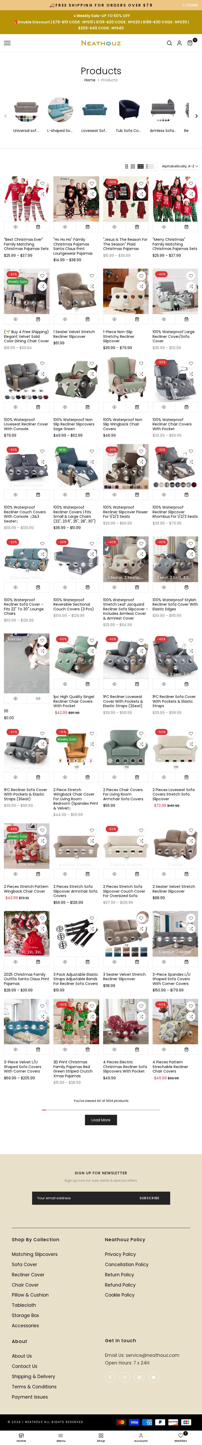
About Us (22, 1356)
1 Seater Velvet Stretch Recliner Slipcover (74, 334)
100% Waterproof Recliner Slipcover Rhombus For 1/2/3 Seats (175, 512)
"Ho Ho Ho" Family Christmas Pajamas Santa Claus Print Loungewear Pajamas (73, 246)
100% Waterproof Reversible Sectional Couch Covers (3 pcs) (73, 604)
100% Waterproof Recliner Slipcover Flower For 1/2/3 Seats (125, 512)
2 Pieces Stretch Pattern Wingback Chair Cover (26, 889)
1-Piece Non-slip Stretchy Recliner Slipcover (118, 336)
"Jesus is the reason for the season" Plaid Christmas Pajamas (125, 244)
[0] (190, 43)
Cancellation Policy (127, 1264)
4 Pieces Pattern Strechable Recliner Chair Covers (170, 1066)
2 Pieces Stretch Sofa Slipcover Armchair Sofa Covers (75, 891)
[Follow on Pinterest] (139, 1377)
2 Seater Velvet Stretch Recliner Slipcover (174, 889)
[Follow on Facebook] (110, 1377)
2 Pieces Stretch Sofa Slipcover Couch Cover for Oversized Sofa (124, 891)
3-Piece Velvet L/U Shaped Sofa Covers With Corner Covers (22, 1066)
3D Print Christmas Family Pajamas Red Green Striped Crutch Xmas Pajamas (73, 1069)
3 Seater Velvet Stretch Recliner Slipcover (124, 977)
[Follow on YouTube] (153, 1377)
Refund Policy (120, 1285)
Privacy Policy (120, 1254)
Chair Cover (25, 1285)
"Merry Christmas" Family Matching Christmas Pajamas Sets (175, 244)
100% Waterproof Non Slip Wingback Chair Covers (122, 424)
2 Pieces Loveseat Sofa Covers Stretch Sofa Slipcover (174, 794)
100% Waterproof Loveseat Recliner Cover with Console (26, 424)
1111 (6, 711)
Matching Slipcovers (35, 1254)
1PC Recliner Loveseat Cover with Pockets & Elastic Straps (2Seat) (123, 701)
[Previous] (8, 116)
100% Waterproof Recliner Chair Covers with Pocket (172, 424)
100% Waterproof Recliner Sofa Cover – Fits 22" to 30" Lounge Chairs (24, 606)
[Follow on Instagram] (124, 1377)
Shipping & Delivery (33, 1376)
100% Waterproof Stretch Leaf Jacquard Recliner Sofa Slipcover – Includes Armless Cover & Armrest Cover (125, 609)
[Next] (193, 116)
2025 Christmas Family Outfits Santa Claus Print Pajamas (26, 979)
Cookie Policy (120, 1295)
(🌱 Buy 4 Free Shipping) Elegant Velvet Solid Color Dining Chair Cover (26, 336)
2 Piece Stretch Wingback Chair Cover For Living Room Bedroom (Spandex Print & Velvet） (75, 799)
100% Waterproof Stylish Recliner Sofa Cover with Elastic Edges (175, 604)
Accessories (25, 1326)
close (13, 5)
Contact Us (24, 1366)
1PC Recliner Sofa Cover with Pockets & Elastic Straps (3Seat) (25, 794)
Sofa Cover (24, 1264)
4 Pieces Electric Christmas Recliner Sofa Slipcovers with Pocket (125, 1066)
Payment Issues (30, 1397)
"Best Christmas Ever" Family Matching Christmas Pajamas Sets (26, 244)
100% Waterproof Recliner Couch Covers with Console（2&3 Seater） (25, 514)
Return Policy (119, 1275)
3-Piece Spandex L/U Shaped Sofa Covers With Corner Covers (171, 979)
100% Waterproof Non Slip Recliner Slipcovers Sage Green (73, 424)
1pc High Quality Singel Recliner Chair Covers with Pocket (73, 701)
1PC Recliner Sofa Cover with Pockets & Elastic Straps (174, 701)
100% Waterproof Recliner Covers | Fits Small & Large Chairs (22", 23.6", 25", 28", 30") (74, 514)
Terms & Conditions (34, 1387)
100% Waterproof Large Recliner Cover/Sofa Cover (174, 336)
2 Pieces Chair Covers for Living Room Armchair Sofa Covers (123, 794)
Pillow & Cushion (30, 1295)
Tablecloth (24, 1305)
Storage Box (25, 1315)
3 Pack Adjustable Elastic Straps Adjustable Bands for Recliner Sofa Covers (75, 979)
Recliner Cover (28, 1275)
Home (89, 80)
